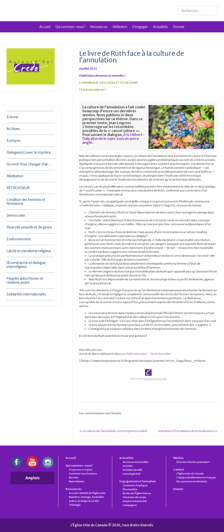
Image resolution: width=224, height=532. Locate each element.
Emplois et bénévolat (135, 501)
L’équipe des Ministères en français (196, 477)
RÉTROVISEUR (18, 188)
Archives (13, 129)
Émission (193, 462)
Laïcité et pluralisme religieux (29, 251)
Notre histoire (76, 481)
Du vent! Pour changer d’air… (29, 164)
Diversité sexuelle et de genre (29, 227)
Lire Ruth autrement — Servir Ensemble (146, 354)
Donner (179, 27)
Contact (178, 469)
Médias (178, 458)
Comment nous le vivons (83, 473)
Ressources (99, 27)
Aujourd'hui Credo (155, 379)
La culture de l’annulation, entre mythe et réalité (114, 431)
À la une (12, 117)
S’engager (140, 27)
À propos (14, 141)
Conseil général (131, 473)
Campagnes (130, 505)
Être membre (130, 489)
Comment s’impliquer (135, 485)
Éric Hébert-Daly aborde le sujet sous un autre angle (113, 138)
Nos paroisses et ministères (192, 481)
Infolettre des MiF (132, 469)
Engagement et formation (137, 481)
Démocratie (16, 215)
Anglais (32, 477)
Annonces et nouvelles (109, 75)
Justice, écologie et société (84, 500)
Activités (128, 465)
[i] (172, 205)
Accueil (44, 27)
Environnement (19, 239)
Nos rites (74, 477)
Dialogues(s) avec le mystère (29, 152)
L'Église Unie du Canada (42, 10)
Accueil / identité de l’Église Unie (87, 493)
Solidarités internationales (26, 294)
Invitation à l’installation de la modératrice (186, 431)
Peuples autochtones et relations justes (25, 280)
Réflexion (120, 27)
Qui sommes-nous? (70, 27)
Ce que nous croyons (80, 469)
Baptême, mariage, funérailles (86, 497)
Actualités (160, 27)
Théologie (74, 504)
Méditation (15, 176)
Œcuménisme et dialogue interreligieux (26, 265)
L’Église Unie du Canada (190, 473)
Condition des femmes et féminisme (26, 202)
